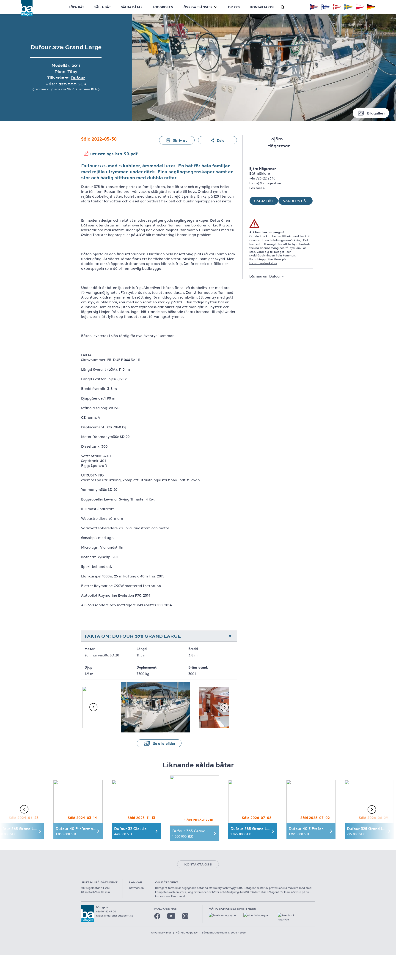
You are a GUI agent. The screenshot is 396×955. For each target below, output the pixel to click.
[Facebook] (157, 916)
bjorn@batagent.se (265, 182)
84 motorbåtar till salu (95, 892)
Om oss (234, 7)
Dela (221, 140)
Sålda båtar (132, 7)
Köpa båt (76, 7)
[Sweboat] (222, 917)
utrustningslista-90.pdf (114, 153)
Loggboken (163, 7)
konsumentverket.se (263, 263)
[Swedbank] (291, 917)
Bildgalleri (376, 112)
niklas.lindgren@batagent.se (114, 915)
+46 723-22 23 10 (262, 178)
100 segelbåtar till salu (95, 888)
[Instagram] (185, 916)
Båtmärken (136, 888)
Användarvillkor (161, 932)
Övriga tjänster (198, 7)
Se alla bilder (164, 743)
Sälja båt (102, 7)
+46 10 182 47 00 (106, 911)
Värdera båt (295, 201)
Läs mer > (257, 187)
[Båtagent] (27, 8)
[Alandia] (257, 917)
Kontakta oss (262, 7)
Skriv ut (180, 140)
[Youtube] (171, 916)
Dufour (78, 78)
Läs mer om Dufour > (266, 276)
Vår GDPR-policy (187, 932)
